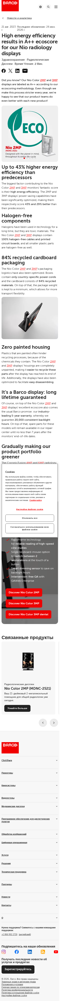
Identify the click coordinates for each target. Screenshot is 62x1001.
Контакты (6, 905)
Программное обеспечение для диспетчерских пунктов (26, 820)
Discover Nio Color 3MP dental (28, 614)
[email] (25, 71)
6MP (41, 462)
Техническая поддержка (14, 872)
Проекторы (7, 773)
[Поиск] (48, 7)
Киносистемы (9, 785)
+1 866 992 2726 (16, 934)
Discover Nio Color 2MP (24, 592)
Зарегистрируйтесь (18, 969)
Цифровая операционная (14, 842)
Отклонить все (29, 518)
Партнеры (7, 884)
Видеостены (8, 798)
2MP (43, 80)
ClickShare (7, 760)
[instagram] (4, 952)
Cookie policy (35, 500)
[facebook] (4, 71)
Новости (6, 897)
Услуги (5, 855)
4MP (29, 462)
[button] (24, 158)
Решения (6, 863)
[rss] (43, 952)
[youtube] (56, 952)
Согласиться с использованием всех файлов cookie (30, 528)
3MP (55, 80)
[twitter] (10, 71)
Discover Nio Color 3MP (24, 603)
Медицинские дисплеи (13, 806)
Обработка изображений (14, 834)
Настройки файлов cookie (29, 509)
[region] (30, 500)
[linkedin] (17, 71)
